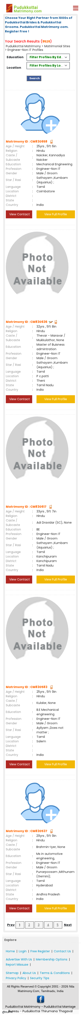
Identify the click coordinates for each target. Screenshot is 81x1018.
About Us (29, 973)
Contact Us (62, 951)
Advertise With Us (19, 959)
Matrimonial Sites (57, 46)
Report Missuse (17, 964)
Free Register (40, 951)
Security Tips (39, 978)
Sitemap (12, 973)
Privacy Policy (16, 978)
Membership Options (51, 959)
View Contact (19, 214)
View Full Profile (55, 214)
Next (68, 925)
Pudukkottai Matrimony (23, 46)
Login (23, 951)
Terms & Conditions (55, 973)
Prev (11, 925)
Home (10, 951)
